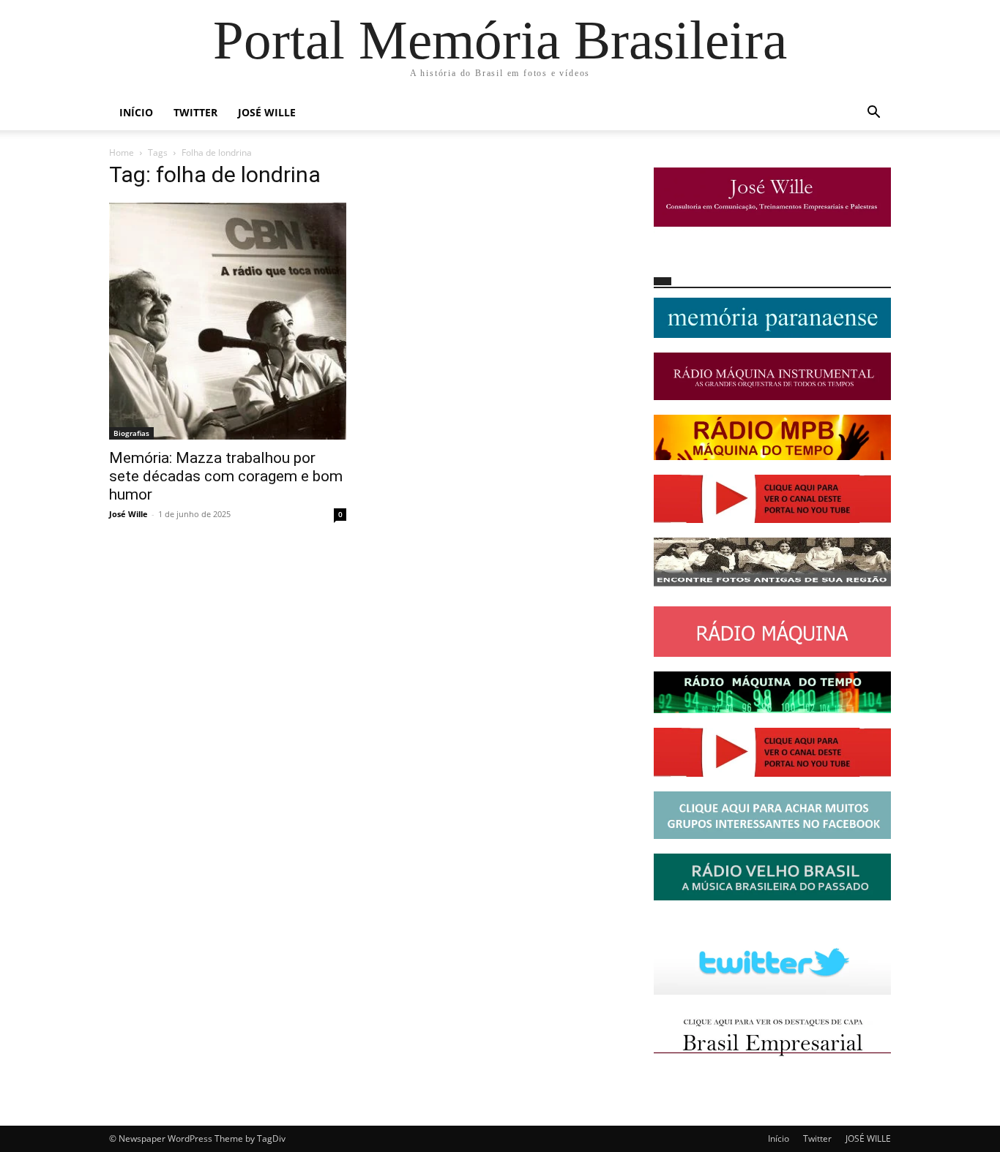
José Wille (128, 513)
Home (121, 152)
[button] (873, 114)
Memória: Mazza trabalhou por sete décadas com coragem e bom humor (226, 476)
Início (136, 112)
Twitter (195, 112)
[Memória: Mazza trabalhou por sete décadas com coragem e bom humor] (227, 321)
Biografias (131, 433)
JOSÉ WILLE (267, 112)
